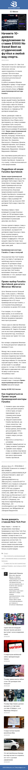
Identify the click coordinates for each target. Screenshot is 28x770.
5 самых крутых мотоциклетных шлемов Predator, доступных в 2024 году (14, 566)
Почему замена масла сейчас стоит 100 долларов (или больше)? (14, 681)
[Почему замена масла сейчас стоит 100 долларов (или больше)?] (14, 675)
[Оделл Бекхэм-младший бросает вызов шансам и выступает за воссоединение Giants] (14, 624)
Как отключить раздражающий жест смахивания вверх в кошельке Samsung (14, 558)
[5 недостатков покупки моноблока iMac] (14, 727)
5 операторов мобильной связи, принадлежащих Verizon (12, 657)
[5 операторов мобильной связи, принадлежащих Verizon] (14, 651)
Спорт (6, 553)
